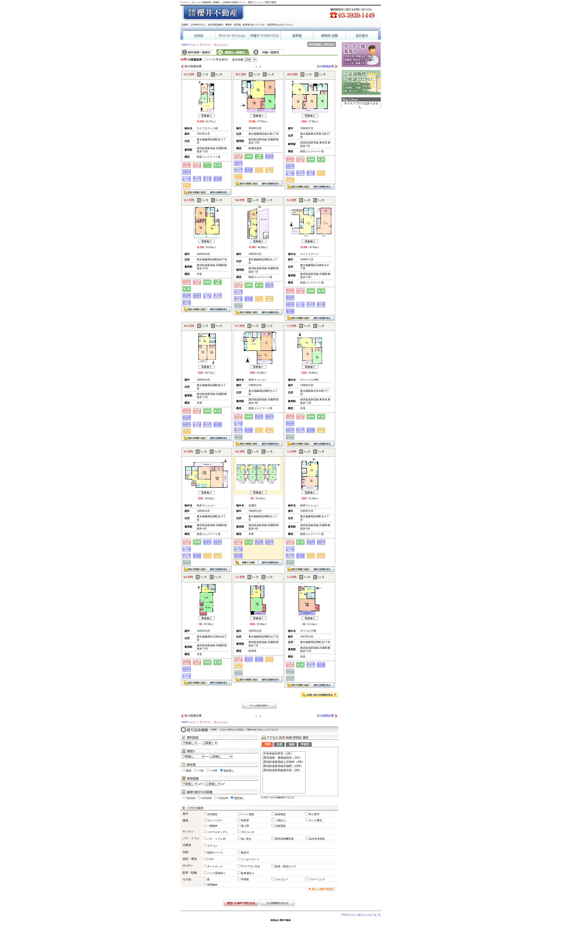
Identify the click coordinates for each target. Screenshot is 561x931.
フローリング (317, 879)
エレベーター (215, 820)
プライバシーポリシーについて (361, 915)
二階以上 (280, 820)
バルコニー (281, 879)
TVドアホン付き (250, 866)
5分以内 (190, 798)
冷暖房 (187, 845)
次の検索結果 (325, 66)
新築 (188, 770)
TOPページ (188, 44)
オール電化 (315, 820)
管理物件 (212, 884)
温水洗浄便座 (317, 838)
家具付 (245, 852)
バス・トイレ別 (216, 838)
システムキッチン (217, 832)
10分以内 (206, 798)
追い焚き (246, 838)
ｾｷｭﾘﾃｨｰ (188, 865)
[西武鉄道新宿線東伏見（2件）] (284, 770)
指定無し (229, 770)
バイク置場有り (216, 873)
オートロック (215, 866)
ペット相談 (247, 814)
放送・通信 (190, 858)
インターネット (250, 859)
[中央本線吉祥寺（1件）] (284, 754)
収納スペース (215, 852)
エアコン (212, 845)
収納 (185, 852)
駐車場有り (247, 873)
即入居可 (314, 814)
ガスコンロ (247, 832)
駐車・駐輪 (190, 872)
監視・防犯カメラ (285, 866)
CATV (210, 859)
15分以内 (223, 798)
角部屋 (245, 820)
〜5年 (200, 770)
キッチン (188, 831)
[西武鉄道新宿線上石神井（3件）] (284, 762)
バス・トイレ (191, 838)
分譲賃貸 (280, 826)
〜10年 (214, 770)
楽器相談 (280, 814)
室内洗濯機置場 (284, 838)
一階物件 (212, 826)
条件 (185, 813)
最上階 (245, 826)
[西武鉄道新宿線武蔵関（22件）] (284, 766)
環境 (185, 820)
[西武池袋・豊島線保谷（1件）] (284, 758)
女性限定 (212, 814)
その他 (187, 879)
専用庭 (245, 879)
